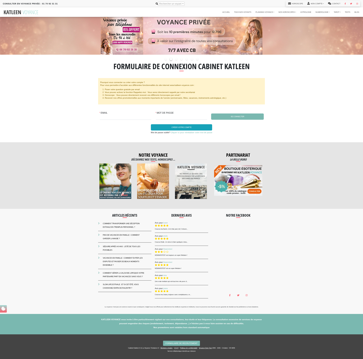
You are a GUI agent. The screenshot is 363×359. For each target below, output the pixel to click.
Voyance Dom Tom (205, 348)
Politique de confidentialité (188, 348)
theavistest (167, 249)
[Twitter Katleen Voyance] (351, 4)
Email (104, 113)
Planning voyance (264, 12)
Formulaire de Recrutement (181, 343)
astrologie (305, 12)
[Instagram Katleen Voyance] (357, 4)
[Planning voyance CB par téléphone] (181, 35)
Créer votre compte (182, 127)
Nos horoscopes (286, 12)
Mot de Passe (165, 113)
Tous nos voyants (242, 12)
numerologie (321, 12)
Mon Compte (316, 4)
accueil (226, 12)
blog (356, 12)
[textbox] (171, 4)
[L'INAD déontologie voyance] (115, 181)
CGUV (176, 348)
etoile (165, 236)
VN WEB (232, 348)
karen (165, 223)
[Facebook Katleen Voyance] (345, 4)
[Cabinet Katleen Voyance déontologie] (191, 181)
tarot (336, 12)
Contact (336, 4)
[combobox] (171, 4)
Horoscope (297, 4)
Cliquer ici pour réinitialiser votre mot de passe (191, 132)
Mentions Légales (167, 348)
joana (165, 288)
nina (165, 275)
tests (347, 12)
